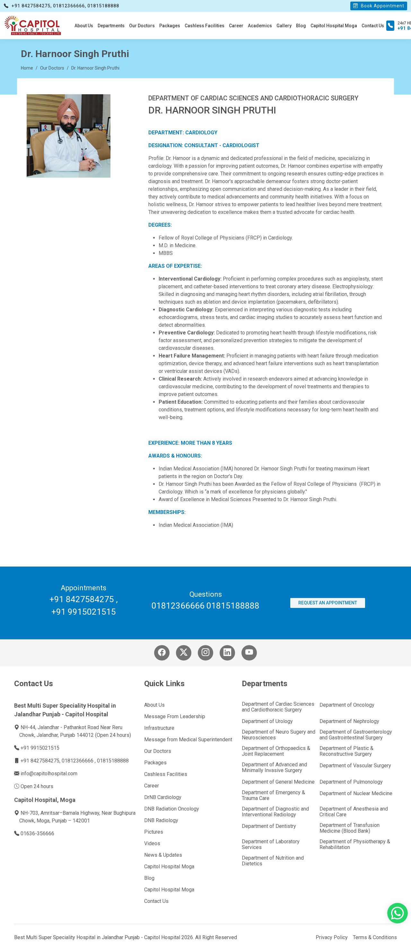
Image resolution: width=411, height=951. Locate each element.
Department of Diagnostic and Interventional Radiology (275, 812)
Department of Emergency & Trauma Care (273, 795)
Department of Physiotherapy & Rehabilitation (354, 844)
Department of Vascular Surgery (355, 766)
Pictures (153, 832)
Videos (152, 843)
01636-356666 (37, 833)
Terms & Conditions (375, 937)
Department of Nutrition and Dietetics (273, 861)
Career (236, 25)
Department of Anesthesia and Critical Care (353, 812)
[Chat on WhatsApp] (397, 916)
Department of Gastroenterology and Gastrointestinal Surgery (355, 735)
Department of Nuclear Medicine (355, 793)
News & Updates (163, 855)
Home (27, 68)
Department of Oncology (346, 705)
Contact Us (373, 25)
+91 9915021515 (83, 612)
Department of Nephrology (349, 721)
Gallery (284, 25)
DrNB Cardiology (162, 797)
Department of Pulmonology (351, 782)
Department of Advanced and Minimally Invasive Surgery (274, 767)
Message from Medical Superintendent (188, 740)
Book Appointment (382, 5)
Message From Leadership (174, 717)
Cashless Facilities (204, 25)
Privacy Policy (332, 937)
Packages (169, 25)
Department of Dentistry (269, 826)
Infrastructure (159, 728)
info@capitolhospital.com (49, 773)
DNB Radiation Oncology (171, 809)
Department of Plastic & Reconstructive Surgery (346, 751)
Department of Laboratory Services (271, 844)
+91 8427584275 (81, 599)
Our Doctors (142, 25)
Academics (260, 25)
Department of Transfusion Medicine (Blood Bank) (349, 828)
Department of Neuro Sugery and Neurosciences (278, 735)
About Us (83, 25)
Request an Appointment (327, 602)
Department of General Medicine (278, 782)
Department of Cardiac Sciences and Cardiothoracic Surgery (278, 707)
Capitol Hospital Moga (333, 25)
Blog (301, 25)
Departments (111, 25)
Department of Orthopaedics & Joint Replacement (276, 751)
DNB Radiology (161, 820)
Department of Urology (267, 721)
